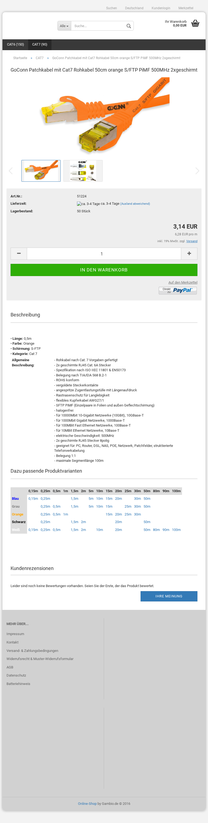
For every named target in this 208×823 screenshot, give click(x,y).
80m (156, 530)
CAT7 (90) (39, 44)
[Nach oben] (193, 815)
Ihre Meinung (169, 596)
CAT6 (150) (15, 44)
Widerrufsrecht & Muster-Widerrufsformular (39, 659)
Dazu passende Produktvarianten (46, 471)
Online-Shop (87, 804)
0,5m (56, 506)
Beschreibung (25, 315)
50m (147, 499)
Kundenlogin (161, 8)
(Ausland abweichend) (135, 204)
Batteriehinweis (18, 684)
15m (109, 499)
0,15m (33, 499)
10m (99, 499)
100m (176, 530)
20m (118, 499)
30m (137, 499)
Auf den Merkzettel (182, 282)
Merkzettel (185, 8)
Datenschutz (16, 675)
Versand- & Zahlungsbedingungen (32, 651)
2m (83, 522)
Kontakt (12, 642)
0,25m (45, 499)
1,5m (74, 499)
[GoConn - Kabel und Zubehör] (27, 23)
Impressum (15, 634)
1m (65, 514)
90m (165, 530)
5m (91, 499)
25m (128, 506)
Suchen (111, 8)
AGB (9, 667)
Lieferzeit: (19, 203)
